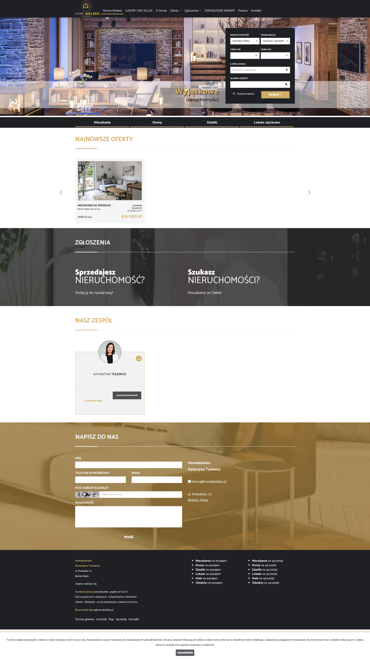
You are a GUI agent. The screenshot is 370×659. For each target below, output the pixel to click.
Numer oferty (239, 78)
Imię (78, 458)
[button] (61, 192)
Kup (111, 619)
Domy (157, 122)
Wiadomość (84, 503)
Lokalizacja (238, 64)
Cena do (266, 49)
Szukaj (274, 94)
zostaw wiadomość (127, 395)
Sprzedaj (121, 619)
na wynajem (211, 560)
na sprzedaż (267, 560)
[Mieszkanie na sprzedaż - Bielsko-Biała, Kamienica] (110, 190)
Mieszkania (102, 122)
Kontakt (134, 619)
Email (136, 473)
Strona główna (84, 619)
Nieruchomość (239, 35)
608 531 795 (94, 401)
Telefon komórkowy (92, 473)
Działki (212, 122)
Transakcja (268, 35)
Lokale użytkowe (267, 122)
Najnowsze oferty (104, 139)
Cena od (235, 49)
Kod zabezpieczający (91, 488)
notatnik (101, 619)
